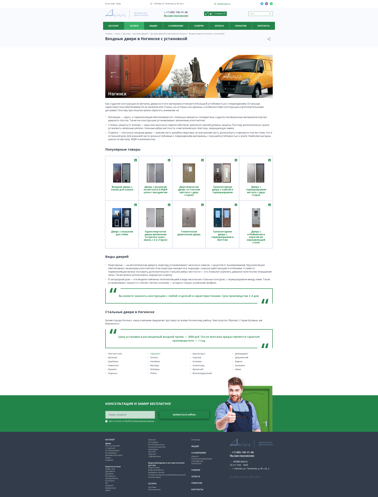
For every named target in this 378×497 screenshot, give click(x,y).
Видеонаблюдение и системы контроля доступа (166, 464)
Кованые (152, 439)
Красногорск (199, 353)
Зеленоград (198, 365)
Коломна (197, 361)
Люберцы (154, 369)
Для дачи (109, 473)
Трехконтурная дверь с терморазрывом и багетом (222, 235)
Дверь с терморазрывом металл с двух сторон (256, 191)
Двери (108, 443)
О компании (175, 25)
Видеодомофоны (156, 470)
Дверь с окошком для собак (122, 233)
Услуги (134, 25)
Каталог (114, 25)
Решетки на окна (113, 466)
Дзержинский (241, 357)
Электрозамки (154, 477)
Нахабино (155, 361)
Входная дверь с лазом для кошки (122, 188)
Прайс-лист (110, 469)
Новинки (109, 460)
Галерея (198, 25)
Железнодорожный (202, 373)
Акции (153, 25)
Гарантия (240, 25)
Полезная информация (201, 458)
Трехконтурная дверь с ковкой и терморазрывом (222, 190)
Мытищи (154, 365)
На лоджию (153, 442)
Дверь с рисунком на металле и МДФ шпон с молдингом (155, 190)
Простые (152, 451)
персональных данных (144, 421)
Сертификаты (197, 461)
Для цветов (110, 471)
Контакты (263, 25)
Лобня (153, 373)
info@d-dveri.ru (223, 4)
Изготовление (154, 489)
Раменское (113, 365)
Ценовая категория (113, 455)
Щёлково (112, 357)
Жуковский (198, 369)
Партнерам (196, 463)
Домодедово (241, 353)
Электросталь (115, 353)
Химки (238, 369)
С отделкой (110, 448)
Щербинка (113, 361)
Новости (195, 456)
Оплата (219, 25)
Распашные (110, 476)
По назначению (112, 450)
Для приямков (111, 478)
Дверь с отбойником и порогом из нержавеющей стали (256, 237)
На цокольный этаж (157, 447)
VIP (106, 483)
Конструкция (111, 453)
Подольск (113, 373)
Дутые (108, 490)
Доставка (152, 487)
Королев (197, 357)
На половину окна (156, 444)
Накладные (153, 449)
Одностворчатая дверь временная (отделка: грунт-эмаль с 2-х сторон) (155, 235)
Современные (154, 456)
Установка (195, 439)
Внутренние (110, 488)
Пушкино (112, 369)
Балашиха (240, 365)
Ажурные (109, 485)
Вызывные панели (156, 472)
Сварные (152, 454)
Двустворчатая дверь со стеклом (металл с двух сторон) (189, 191)
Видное (238, 361)
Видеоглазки (154, 467)
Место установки (112, 445)
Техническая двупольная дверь (189, 233)
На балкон (110, 480)
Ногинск (154, 357)
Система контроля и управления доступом (167, 475)
